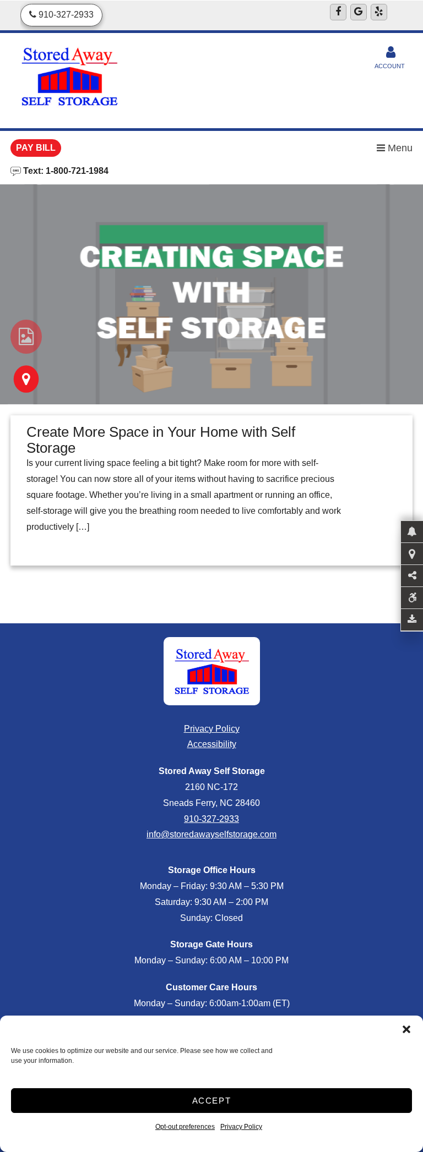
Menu (399, 147)
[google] (358, 12)
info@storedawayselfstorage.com (211, 834)
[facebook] (338, 12)
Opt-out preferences (185, 1127)
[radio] (26, 337)
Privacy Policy (241, 1127)
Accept (211, 1100)
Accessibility (211, 744)
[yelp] (379, 12)
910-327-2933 (211, 819)
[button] (406, 1029)
